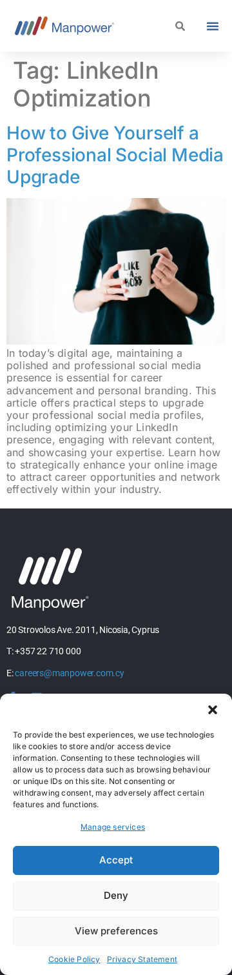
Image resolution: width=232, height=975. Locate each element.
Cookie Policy (74, 959)
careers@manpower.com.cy (69, 673)
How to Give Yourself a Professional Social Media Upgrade (115, 154)
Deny (116, 895)
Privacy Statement (142, 959)
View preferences (116, 931)
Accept (116, 860)
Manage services (113, 827)
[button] (212, 709)
